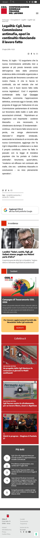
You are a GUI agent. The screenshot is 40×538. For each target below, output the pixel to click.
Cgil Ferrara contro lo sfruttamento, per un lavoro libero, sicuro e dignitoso (20, 404)
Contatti (22, 519)
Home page (5, 20)
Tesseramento (24, 521)
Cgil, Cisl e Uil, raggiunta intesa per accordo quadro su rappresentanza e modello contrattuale (23, 457)
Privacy (4, 532)
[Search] (13, 2)
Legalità (23, 20)
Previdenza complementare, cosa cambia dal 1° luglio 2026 (22, 465)
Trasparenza (23, 523)
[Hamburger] (37, 13)
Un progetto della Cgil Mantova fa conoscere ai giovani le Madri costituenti (18, 370)
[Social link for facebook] (30, 2)
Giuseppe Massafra (13, 195)
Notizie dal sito (24, 527)
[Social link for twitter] (27, 2)
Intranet (5, 2)
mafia (12, 197)
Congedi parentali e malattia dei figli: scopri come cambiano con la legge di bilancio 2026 (23, 492)
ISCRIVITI (20, 328)
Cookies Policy (6, 534)
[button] (28, 54)
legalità (5, 197)
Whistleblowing (6, 530)
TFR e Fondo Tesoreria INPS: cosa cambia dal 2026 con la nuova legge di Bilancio (24, 472)
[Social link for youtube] (35, 2)
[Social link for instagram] (32, 2)
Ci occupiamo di (15, 20)
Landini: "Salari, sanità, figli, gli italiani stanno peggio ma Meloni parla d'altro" (18, 254)
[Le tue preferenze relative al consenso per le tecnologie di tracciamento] (36, 534)
